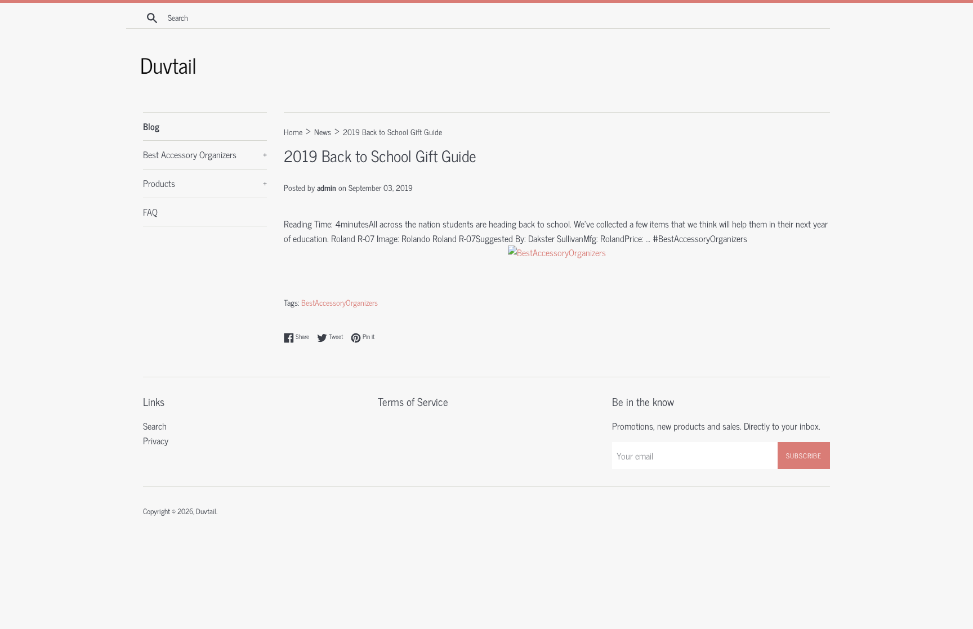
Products (205, 183)
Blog (151, 126)
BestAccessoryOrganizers (339, 302)
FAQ (150, 211)
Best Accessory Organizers (205, 154)
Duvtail (206, 511)
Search (155, 425)
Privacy (155, 440)
